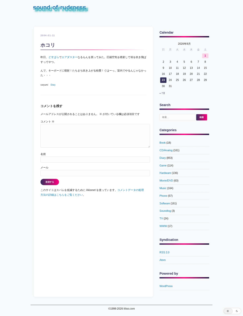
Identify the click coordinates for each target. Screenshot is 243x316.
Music (163, 188)
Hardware (165, 173)
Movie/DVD (166, 180)
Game (163, 165)
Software (165, 203)
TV (161, 218)
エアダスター (70, 57)
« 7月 (162, 93)
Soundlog (165, 210)
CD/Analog (166, 150)
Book (163, 142)
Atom (163, 260)
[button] (232, 311)
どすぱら (53, 57)
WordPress (166, 286)
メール (44, 167)
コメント (47, 121)
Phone (163, 195)
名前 (43, 154)
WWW (163, 226)
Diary (53, 85)
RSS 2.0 (164, 252)
